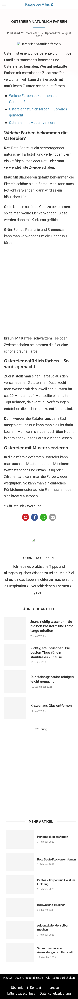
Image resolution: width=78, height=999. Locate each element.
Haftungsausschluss (20, 993)
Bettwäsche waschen (51, 904)
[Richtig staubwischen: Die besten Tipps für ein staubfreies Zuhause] (15, 655)
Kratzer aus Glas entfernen (51, 705)
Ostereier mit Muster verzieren (33, 122)
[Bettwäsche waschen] (20, 907)
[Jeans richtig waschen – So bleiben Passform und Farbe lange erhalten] (15, 628)
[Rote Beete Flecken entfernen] (20, 862)
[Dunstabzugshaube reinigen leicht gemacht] (15, 681)
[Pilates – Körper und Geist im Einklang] (20, 884)
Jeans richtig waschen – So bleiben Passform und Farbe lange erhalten (52, 626)
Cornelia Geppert (39, 558)
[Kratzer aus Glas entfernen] (15, 708)
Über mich (18, 988)
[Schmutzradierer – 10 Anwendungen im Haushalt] (20, 952)
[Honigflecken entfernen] (20, 839)
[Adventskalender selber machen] (20, 930)
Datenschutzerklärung (55, 993)
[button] (25, 517)
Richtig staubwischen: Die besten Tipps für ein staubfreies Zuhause (50, 652)
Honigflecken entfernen (52, 836)
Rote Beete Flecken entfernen (56, 859)
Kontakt (35, 988)
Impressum (54, 988)
